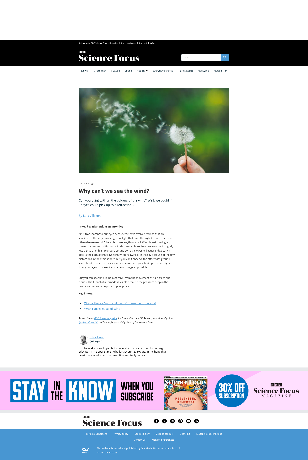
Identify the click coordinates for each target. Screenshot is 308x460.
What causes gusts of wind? (103, 309)
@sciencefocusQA (88, 322)
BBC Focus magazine (105, 318)
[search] (225, 57)
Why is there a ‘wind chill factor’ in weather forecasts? (120, 303)
